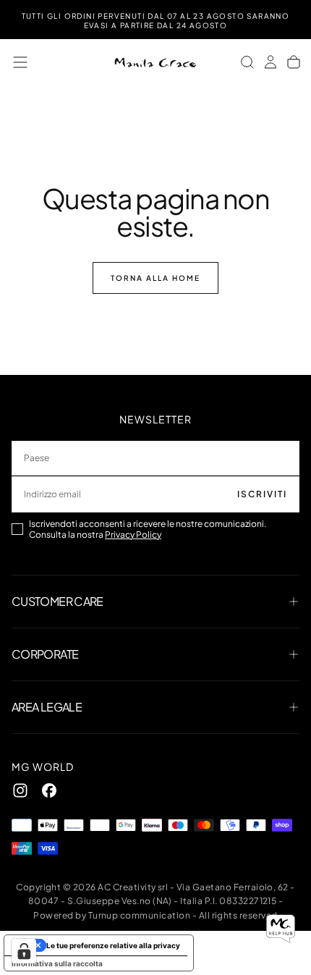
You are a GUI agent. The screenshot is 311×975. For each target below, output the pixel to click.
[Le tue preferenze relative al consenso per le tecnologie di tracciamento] (24, 951)
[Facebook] (49, 790)
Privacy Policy (133, 534)
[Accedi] (270, 62)
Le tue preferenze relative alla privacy (113, 945)
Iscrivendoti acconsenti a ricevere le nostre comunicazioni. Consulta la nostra (147, 529)
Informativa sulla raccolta (57, 963)
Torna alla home (155, 278)
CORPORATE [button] (45, 654)
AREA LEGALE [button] (47, 706)
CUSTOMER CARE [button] (57, 601)
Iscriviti (262, 494)
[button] (20, 62)
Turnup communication (139, 915)
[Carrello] (293, 62)
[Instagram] (20, 790)
